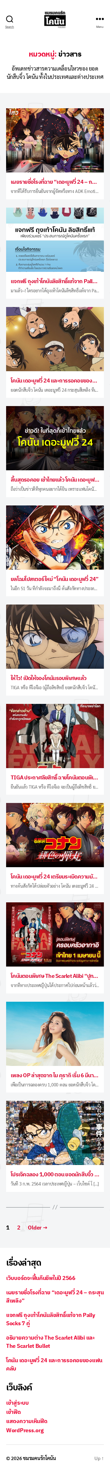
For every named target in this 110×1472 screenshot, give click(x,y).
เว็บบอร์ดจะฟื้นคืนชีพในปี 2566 (40, 1278)
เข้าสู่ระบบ (17, 1402)
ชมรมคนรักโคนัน (39, 1458)
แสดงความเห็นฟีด (26, 1421)
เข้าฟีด (13, 1411)
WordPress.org (25, 1430)
